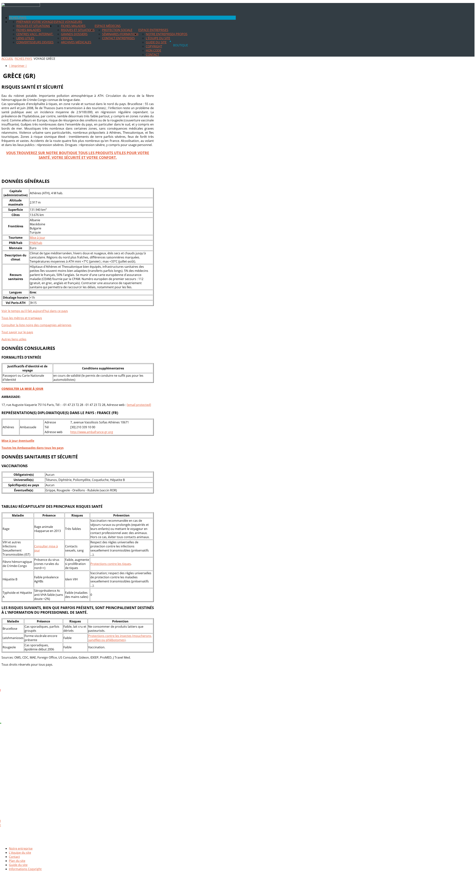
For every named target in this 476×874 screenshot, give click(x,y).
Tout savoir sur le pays (17, 332)
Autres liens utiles (13, 339)
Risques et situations (33, 26)
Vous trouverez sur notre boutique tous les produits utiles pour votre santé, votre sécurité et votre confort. (77, 155)
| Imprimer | (18, 66)
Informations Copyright (25, 869)
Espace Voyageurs (68, 22)
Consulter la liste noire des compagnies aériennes (36, 325)
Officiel (67, 38)
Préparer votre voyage (34, 22)
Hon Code (153, 50)
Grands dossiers (74, 34)
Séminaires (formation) (120, 34)
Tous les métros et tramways (21, 318)
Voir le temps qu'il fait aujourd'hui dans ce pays (34, 311)
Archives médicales (76, 42)
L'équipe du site (158, 38)
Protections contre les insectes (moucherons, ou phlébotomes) (120, 638)
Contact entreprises (118, 38)
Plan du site (17, 861)
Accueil (7, 59)
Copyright (154, 46)
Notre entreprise (159, 34)
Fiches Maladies (28, 30)
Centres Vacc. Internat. (34, 34)
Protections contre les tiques (110, 564)
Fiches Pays (17, 18)
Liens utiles (25, 38)
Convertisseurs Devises (35, 42)
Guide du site (156, 42)
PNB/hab (36, 243)
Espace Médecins (108, 26)
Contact (152, 55)
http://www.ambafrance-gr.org (91, 432)
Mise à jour (37, 238)
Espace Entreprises (153, 30)
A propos (180, 34)
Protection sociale (117, 30)
